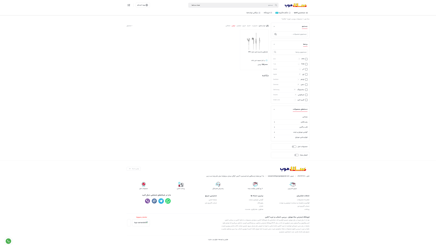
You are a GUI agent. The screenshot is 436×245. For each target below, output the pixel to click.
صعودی (239, 26)
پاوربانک (260, 203)
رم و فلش (304, 122)
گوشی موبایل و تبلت (300, 132)
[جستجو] (275, 34)
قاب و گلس (303, 127)
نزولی (233, 26)
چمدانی (304, 117)
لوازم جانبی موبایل (301, 137)
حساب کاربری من (303, 206)
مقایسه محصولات (303, 200)
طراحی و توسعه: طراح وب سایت (218, 240)
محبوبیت (255, 26)
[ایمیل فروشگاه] (154, 201)
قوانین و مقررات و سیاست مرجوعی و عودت (294, 203)
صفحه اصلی (213, 200)
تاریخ (244, 26)
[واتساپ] (168, 201)
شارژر (261, 206)
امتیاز (248, 26)
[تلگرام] (161, 201)
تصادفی (228, 26)
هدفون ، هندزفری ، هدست (254, 209)
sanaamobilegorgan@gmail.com (278, 176)
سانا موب (306, 19)
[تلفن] (147, 201)
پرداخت (306, 209)
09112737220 (301, 176)
